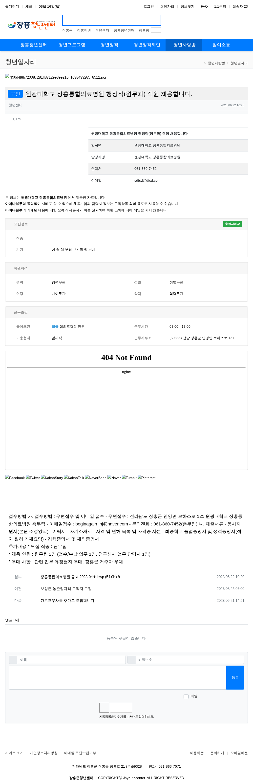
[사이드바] (246, 45)
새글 (28, 6)
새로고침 (149, 708)
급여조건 (23, 326)
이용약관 (197, 753)
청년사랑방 (216, 63)
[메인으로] (7, 45)
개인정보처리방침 (44, 753)
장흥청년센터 (124, 30)
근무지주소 (142, 338)
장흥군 (67, 30)
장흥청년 (84, 30)
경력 (19, 282)
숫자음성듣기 (138, 708)
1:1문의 (220, 6)
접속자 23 (240, 6)
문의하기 (217, 753)
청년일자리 (239, 63)
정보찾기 (187, 6)
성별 (137, 282)
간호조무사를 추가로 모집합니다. (68, 600)
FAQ (204, 6)
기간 (19, 250)
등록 (235, 677)
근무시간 (141, 326)
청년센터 (102, 30)
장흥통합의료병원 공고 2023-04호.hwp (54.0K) (80, 577)
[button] (234, 118)
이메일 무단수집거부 (80, 753)
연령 (19, 294)
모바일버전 (239, 753)
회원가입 (167, 6)
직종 (19, 238)
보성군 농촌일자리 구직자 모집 (66, 588)
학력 (137, 294)
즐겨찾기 (12, 6)
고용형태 (23, 338)
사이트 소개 (14, 753)
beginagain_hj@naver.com (101, 523)
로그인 (149, 6)
